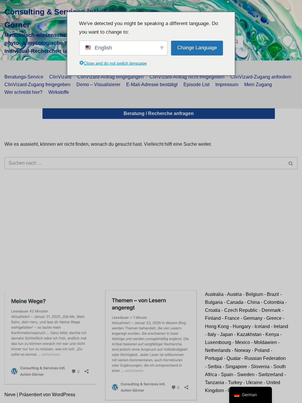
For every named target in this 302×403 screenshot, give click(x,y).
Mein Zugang (258, 84)
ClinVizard (60, 76)
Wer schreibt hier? (23, 92)
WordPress (63, 394)
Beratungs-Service (23, 76)
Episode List (196, 84)
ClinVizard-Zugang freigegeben (37, 84)
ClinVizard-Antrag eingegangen (110, 76)
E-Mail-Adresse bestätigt (152, 84)
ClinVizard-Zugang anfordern (260, 76)
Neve (10, 394)
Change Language (197, 47)
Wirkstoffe (58, 92)
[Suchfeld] (236, 41)
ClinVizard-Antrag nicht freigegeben (187, 76)
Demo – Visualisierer (98, 84)
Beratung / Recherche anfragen (159, 113)
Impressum (226, 84)
